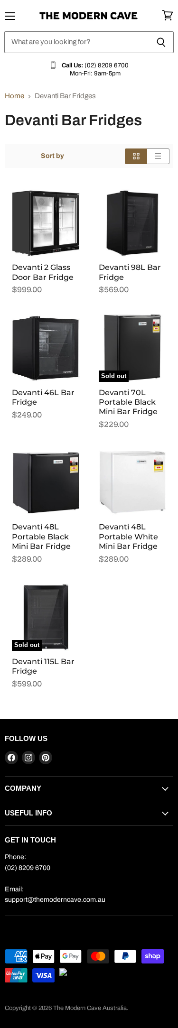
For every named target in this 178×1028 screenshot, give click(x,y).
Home (14, 96)
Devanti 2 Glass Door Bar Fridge (43, 272)
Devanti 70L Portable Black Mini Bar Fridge (128, 402)
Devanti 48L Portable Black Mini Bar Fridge (41, 536)
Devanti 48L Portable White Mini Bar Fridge (128, 536)
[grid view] (136, 156)
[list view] (158, 156)
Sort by (52, 155)
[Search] (161, 42)
